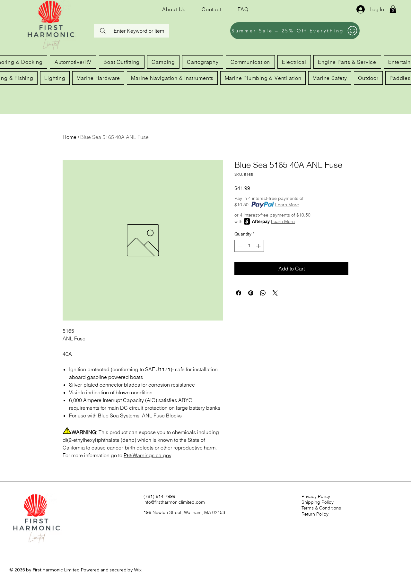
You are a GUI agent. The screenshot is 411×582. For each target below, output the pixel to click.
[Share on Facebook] (238, 293)
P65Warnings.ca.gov (147, 455)
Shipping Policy (318, 502)
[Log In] (360, 9)
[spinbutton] (249, 246)
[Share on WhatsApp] (263, 293)
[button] (392, 9)
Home (69, 137)
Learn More (287, 205)
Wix (138, 570)
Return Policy (315, 514)
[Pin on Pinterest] (251, 293)
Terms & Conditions (321, 508)
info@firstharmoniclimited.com (174, 502)
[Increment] (259, 246)
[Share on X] (275, 293)
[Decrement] (239, 246)
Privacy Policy (316, 496)
